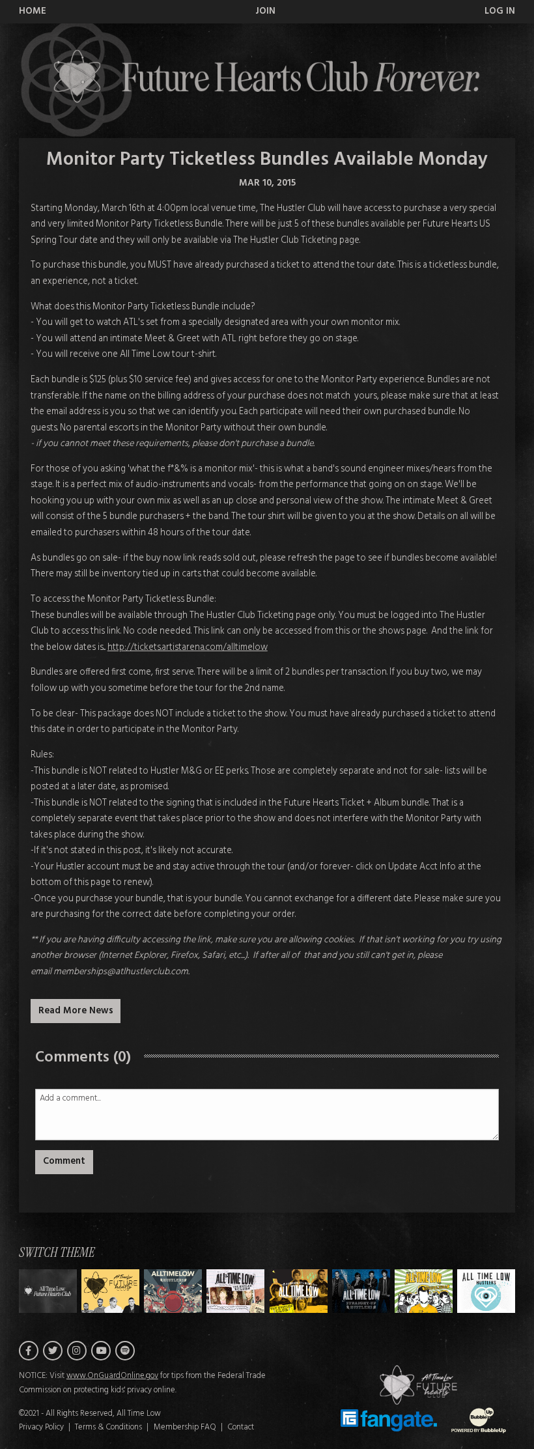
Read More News (75, 1011)
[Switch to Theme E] (361, 1291)
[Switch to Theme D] (299, 1291)
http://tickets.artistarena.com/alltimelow (187, 647)
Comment (64, 1161)
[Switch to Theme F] (424, 1291)
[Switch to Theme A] (110, 1291)
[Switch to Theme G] (486, 1291)
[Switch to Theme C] (235, 1291)
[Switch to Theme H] (48, 1291)
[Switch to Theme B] (173, 1291)
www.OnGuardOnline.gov (112, 1376)
